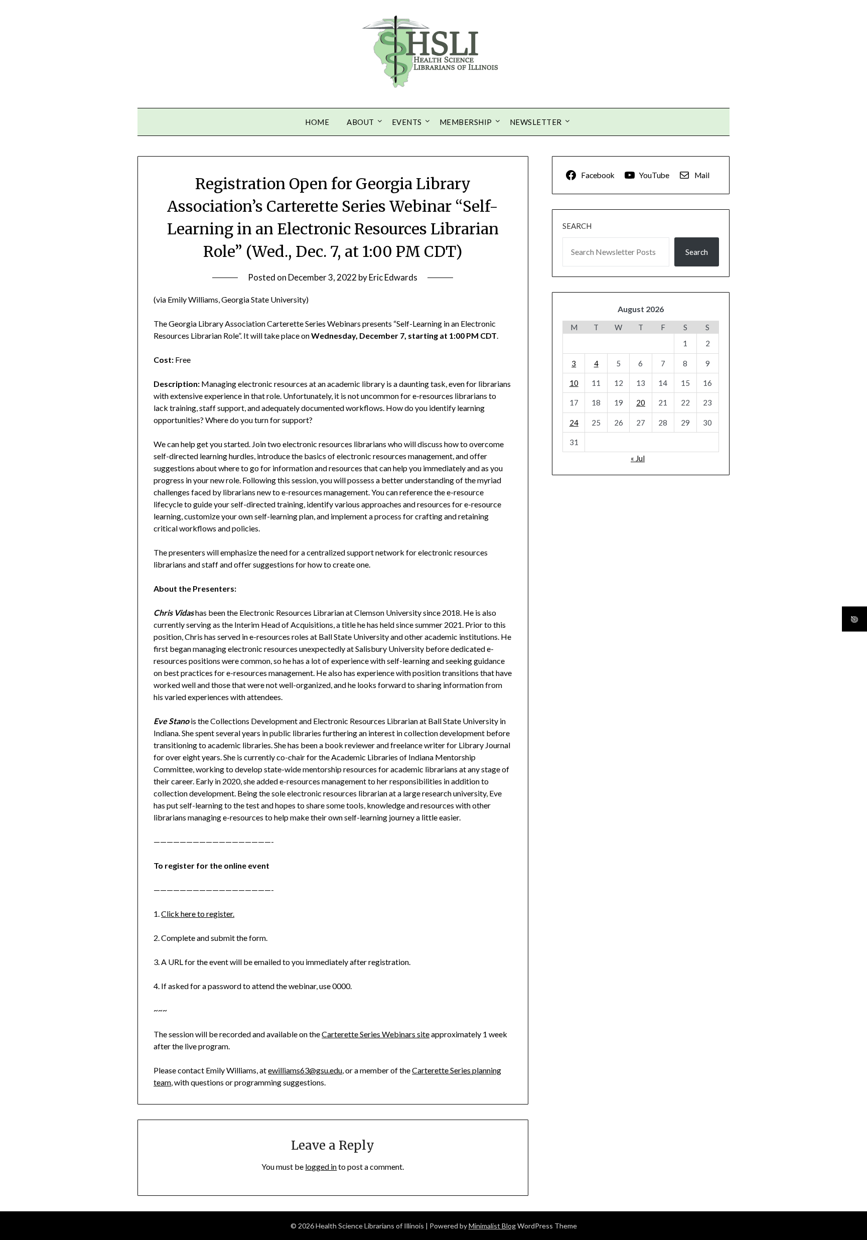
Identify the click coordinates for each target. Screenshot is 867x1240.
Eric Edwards (393, 277)
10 (574, 382)
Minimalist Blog (492, 1225)
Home (317, 121)
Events (407, 121)
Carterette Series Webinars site (375, 1034)
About (360, 121)
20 (640, 402)
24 (574, 422)
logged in (321, 1166)
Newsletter (536, 121)
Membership (466, 121)
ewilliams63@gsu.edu (305, 1070)
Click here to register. (197, 913)
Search (577, 225)
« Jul (638, 458)
